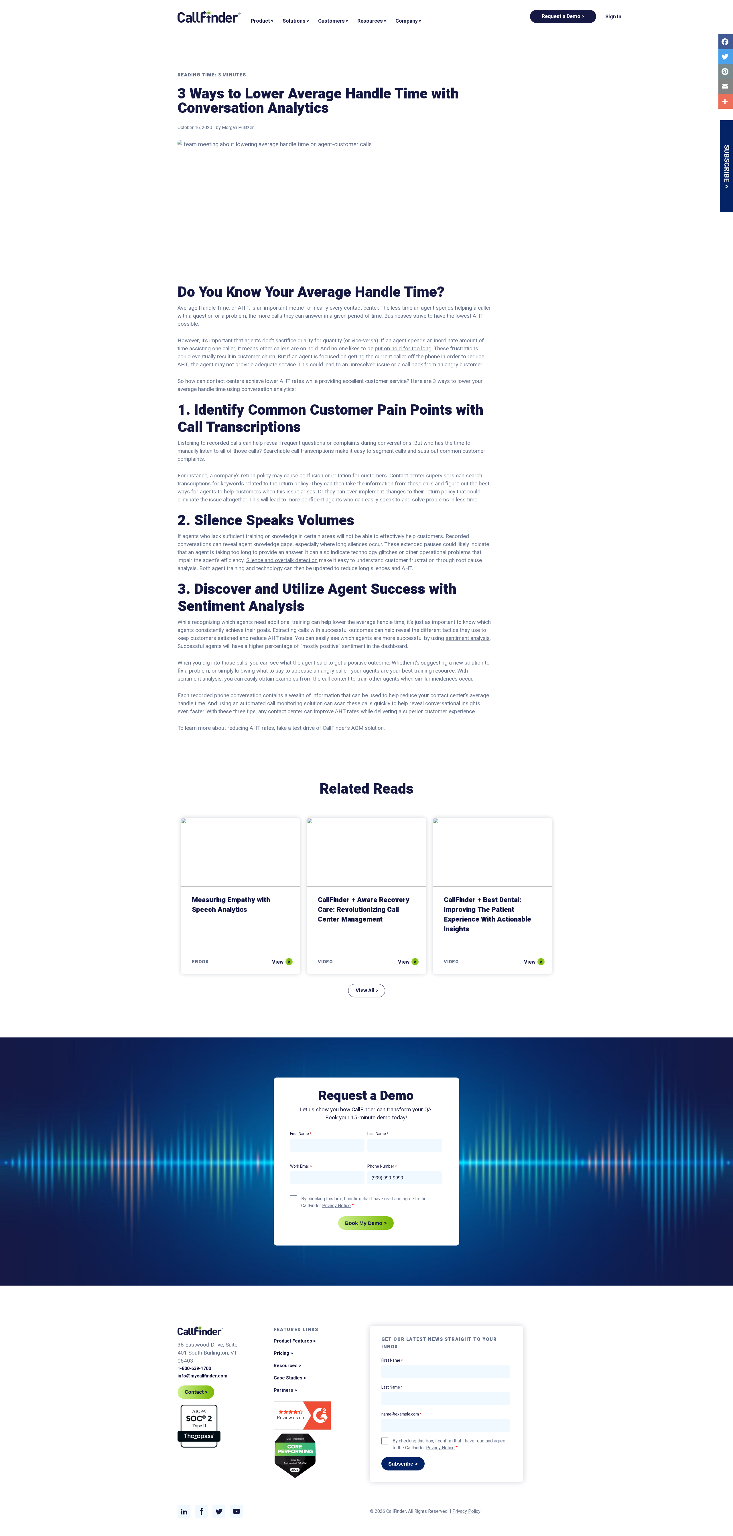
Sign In (613, 17)
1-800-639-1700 (194, 1368)
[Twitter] (725, 56)
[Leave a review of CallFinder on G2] (302, 1416)
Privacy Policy (466, 1511)
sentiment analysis (468, 638)
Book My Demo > (366, 1223)
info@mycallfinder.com (202, 1376)
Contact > (196, 1392)
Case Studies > (290, 1378)
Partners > (285, 1390)
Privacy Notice (336, 1205)
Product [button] (260, 21)
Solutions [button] (294, 21)
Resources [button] (370, 21)
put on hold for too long (403, 349)
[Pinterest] (725, 71)
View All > (367, 991)
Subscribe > (403, 1464)
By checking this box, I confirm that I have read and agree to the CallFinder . (364, 1202)
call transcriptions (312, 451)
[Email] (725, 86)
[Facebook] (725, 41)
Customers (331, 21)
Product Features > (295, 1341)
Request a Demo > (563, 16)
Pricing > (283, 1353)
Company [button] (406, 21)
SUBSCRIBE (727, 164)
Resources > (287, 1365)
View (277, 962)
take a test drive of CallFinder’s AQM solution (330, 728)
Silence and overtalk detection (282, 560)
